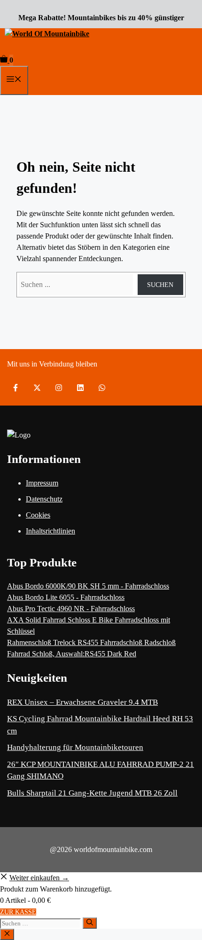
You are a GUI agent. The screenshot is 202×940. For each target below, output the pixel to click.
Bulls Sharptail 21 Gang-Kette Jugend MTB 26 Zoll (92, 793)
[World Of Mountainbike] (47, 34)
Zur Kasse (18, 912)
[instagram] (58, 387)
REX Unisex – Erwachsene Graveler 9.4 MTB (82, 702)
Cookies (38, 515)
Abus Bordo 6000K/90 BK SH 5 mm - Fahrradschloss (88, 586)
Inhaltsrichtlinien (50, 531)
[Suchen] (90, 923)
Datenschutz (44, 499)
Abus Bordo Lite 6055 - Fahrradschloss (65, 597)
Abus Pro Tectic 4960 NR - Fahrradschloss (71, 609)
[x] (37, 387)
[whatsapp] (101, 387)
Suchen (160, 284)
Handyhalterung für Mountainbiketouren (75, 747)
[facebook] (15, 387)
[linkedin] (80, 387)
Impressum (42, 483)
